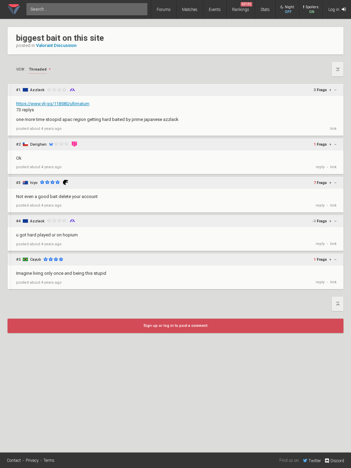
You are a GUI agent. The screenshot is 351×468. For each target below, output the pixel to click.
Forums (164, 9)
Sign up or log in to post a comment (175, 325)
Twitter (314, 460)
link (333, 129)
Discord (337, 460)
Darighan (38, 144)
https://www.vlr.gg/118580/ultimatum (52, 103)
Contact (14, 460)
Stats (265, 9)
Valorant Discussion (56, 45)
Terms (49, 460)
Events (215, 9)
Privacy (32, 460)
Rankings (241, 7)
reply (320, 167)
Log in (334, 9)
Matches (189, 9)
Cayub (35, 259)
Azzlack (37, 90)
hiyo (34, 183)
